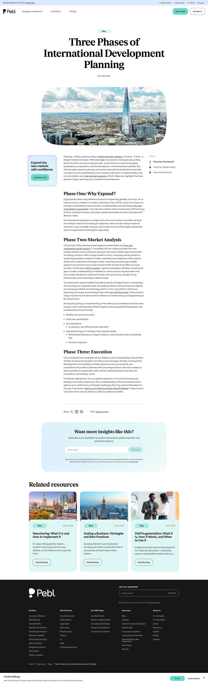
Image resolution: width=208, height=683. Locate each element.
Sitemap (156, 639)
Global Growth (102, 411)
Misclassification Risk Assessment (130, 640)
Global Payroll (34, 619)
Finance (63, 635)
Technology (64, 627)
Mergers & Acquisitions (100, 627)
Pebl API (125, 649)
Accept (177, 678)
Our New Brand (159, 619)
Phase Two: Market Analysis (164, 167)
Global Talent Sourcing (38, 639)
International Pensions (37, 627)
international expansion (95, 176)
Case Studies (127, 627)
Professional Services (68, 647)
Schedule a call (40, 177)
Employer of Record (37, 616)
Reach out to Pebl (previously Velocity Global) (106, 388)
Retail (62, 643)
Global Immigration (36, 635)
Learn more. (30, 3)
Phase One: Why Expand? (163, 162)
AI (61, 639)
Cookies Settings (194, 678)
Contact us (197, 11)
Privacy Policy (133, 462)
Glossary (125, 619)
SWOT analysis (93, 268)
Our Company (158, 616)
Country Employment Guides (133, 623)
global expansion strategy (110, 156)
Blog (124, 616)
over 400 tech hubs (118, 292)
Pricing (155, 635)
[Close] (204, 677)
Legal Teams (65, 623)
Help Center (127, 645)
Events (155, 623)
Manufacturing (66, 631)
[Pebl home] (42, 593)
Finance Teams (66, 619)
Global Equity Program (38, 631)
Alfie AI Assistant (35, 643)
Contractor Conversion (100, 631)
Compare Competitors (131, 631)
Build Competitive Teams (101, 619)
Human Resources (67, 616)
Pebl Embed (34, 651)
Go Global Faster (97, 616)
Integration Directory (37, 647)
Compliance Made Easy (100, 623)
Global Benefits (35, 623)
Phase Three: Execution (162, 172)
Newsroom (157, 627)
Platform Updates (36, 655)
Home (31, 664)
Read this (42, 562)
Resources (41, 664)
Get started (180, 11)
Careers (156, 631)
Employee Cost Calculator (132, 635)
